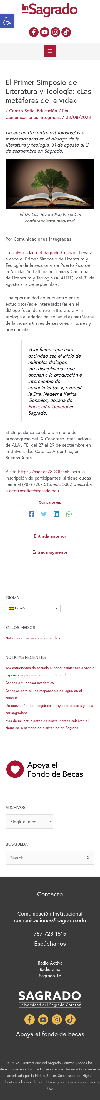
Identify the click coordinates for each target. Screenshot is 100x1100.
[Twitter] (44, 513)
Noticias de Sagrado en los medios (33, 638)
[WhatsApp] (69, 513)
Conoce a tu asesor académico (30, 682)
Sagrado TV (50, 976)
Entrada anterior (50, 536)
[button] (7, 21)
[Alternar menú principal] (50, 51)
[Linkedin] (56, 513)
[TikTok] (66, 32)
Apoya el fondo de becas (50, 1034)
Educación (47, 111)
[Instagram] (55, 32)
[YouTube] (44, 32)
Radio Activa (50, 963)
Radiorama (50, 969)
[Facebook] (34, 32)
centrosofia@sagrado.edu (34, 491)
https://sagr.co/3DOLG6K (44, 471)
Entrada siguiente (50, 552)
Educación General (48, 406)
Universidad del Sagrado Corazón (44, 252)
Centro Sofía (21, 111)
